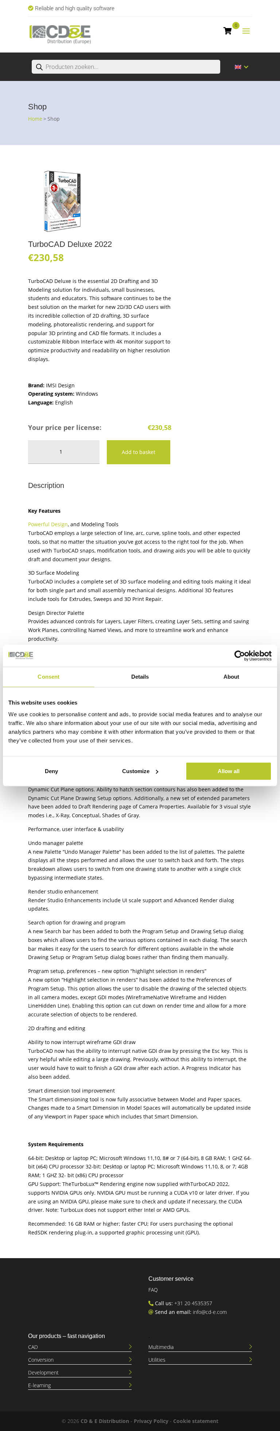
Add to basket (138, 452)
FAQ (153, 1289)
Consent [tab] (48, 677)
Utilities (157, 1359)
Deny (51, 771)
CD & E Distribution (105, 1421)
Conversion (41, 1359)
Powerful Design (48, 524)
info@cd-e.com (210, 1311)
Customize (135, 771)
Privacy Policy (151, 1421)
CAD (33, 1346)
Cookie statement (195, 1421)
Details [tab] (140, 677)
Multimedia (161, 1346)
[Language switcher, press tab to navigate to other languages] (241, 66)
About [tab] (231, 677)
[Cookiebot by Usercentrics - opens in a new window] (240, 655)
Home (35, 118)
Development (43, 1372)
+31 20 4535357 (193, 1303)
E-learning (39, 1385)
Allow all (229, 771)
